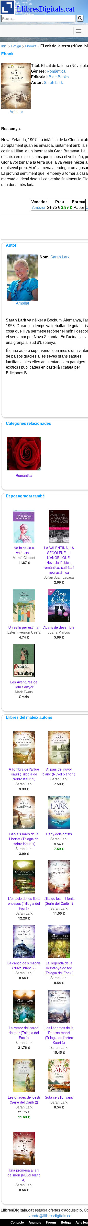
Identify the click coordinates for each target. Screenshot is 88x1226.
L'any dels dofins (59, 833)
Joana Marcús (59, 632)
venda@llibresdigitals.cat (50, 1215)
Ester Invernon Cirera (24, 632)
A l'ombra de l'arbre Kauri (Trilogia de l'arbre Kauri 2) (24, 774)
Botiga (16, 45)
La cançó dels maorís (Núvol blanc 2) (24, 965)
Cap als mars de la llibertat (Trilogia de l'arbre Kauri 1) (24, 838)
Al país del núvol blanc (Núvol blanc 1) (59, 771)
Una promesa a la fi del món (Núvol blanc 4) (24, 1175)
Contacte (17, 1222)
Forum (51, 1222)
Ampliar (16, 112)
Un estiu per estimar (24, 627)
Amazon (39, 207)
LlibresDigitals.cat (46, 8)
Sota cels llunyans (59, 1097)
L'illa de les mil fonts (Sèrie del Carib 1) (59, 901)
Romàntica (56, 71)
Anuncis (35, 1222)
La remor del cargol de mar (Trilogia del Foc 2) (24, 1032)
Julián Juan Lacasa (59, 577)
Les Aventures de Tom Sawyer (23, 684)
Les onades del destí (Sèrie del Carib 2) (24, 1100)
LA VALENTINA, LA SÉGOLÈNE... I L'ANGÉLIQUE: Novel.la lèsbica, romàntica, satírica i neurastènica (59, 560)
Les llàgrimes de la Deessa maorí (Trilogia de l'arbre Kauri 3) (59, 1035)
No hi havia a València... (24, 550)
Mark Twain (24, 691)
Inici (4, 45)
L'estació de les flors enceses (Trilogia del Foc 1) (24, 903)
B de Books (59, 77)
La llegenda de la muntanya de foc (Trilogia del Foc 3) (59, 967)
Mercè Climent (24, 557)
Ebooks (30, 45)
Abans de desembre (59, 627)
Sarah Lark (53, 82)
